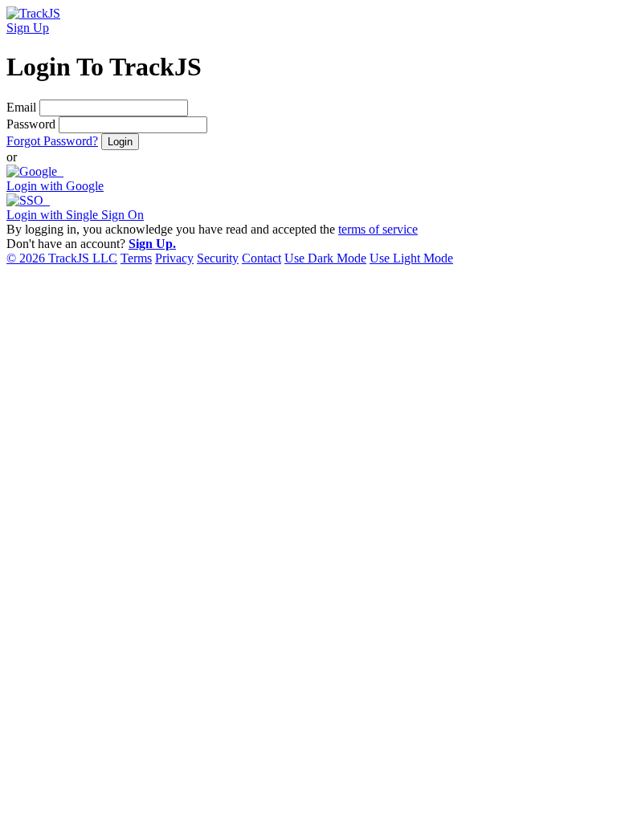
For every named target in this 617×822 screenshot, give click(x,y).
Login (120, 142)
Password (30, 124)
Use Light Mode (411, 258)
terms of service (378, 229)
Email (21, 107)
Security (218, 258)
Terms (136, 258)
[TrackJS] (33, 13)
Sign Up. (152, 243)
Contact (261, 258)
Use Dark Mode (325, 258)
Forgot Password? (52, 141)
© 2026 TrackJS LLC (61, 258)
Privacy (174, 258)
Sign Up (27, 28)
